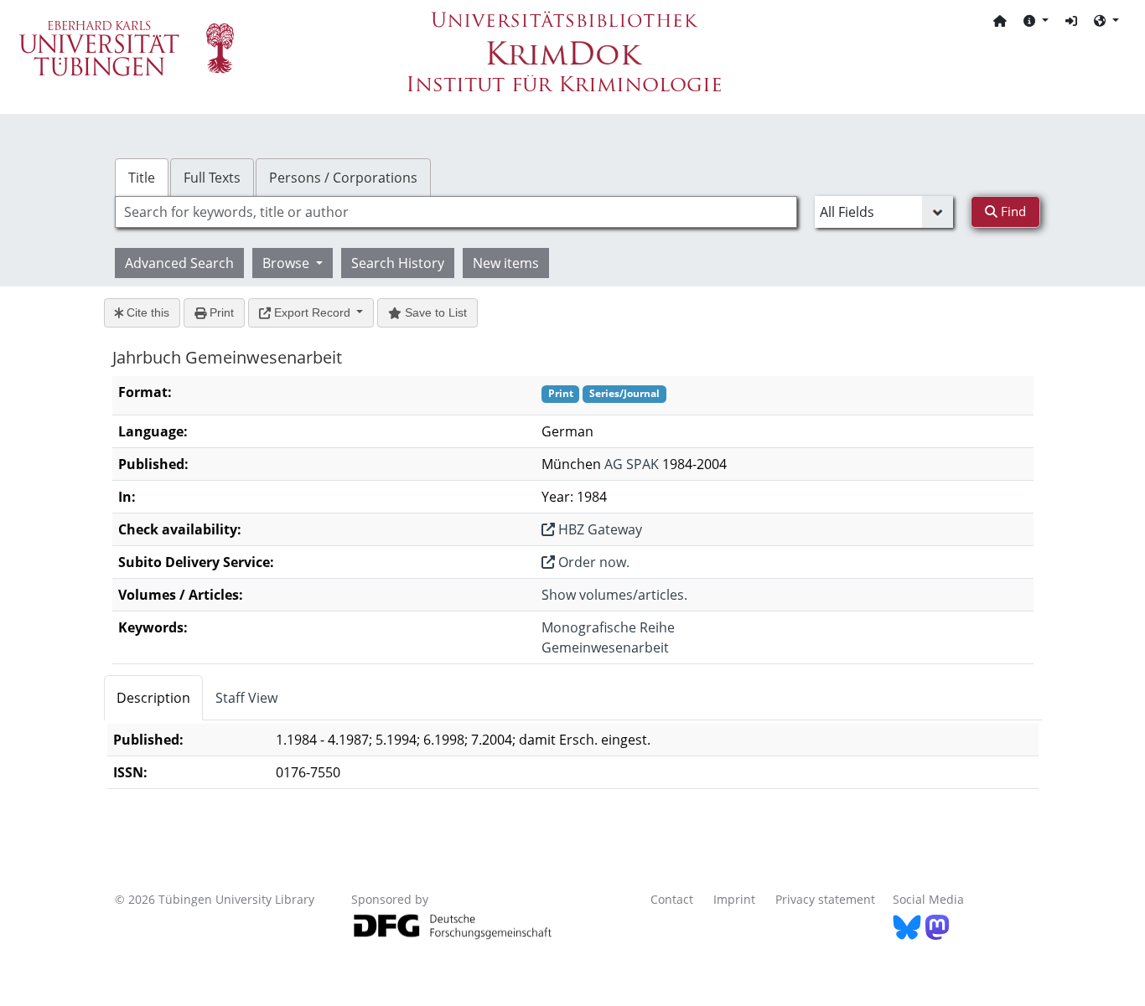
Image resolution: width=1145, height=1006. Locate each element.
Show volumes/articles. (614, 595)
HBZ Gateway (598, 529)
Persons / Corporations (343, 177)
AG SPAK (631, 464)
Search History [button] (397, 263)
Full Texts (212, 177)
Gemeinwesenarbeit (605, 647)
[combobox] (456, 212)
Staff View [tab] (246, 698)
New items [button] (506, 263)
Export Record (312, 312)
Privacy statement (825, 899)
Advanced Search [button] (179, 263)
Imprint (734, 899)
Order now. (592, 562)
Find (1011, 211)
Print (220, 312)
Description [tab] (153, 698)
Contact (671, 899)
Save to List (434, 312)
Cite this (146, 312)
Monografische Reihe (608, 627)
